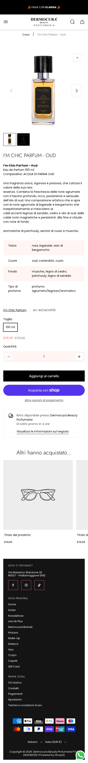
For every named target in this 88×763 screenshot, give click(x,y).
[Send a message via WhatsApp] (80, 755)
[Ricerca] (72, 21)
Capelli (12, 661)
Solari (12, 610)
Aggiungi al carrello (44, 376)
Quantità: (10, 346)
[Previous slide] (11, 90)
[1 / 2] (9, 139)
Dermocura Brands (20, 627)
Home (12, 604)
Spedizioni (15, 699)
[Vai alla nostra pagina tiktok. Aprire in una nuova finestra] (39, 585)
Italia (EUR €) (53, 742)
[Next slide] (76, 90)
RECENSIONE (51, 7)
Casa (25, 34)
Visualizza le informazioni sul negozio (43, 431)
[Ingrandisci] (77, 58)
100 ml (10, 327)
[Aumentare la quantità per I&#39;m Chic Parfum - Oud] (79, 357)
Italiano (33, 742)
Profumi (13, 632)
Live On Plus (15, 621)
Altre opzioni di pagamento (44, 400)
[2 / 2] (23, 139)
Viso (11, 649)
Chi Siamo (15, 682)
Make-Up (14, 638)
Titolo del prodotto (17, 535)
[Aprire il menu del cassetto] (5, 21)
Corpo (12, 655)
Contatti (13, 688)
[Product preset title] (38, 494)
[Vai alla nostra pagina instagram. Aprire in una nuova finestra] (26, 585)
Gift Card (14, 666)
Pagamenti (15, 694)
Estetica (13, 644)
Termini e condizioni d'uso (25, 705)
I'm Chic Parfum (14, 310)
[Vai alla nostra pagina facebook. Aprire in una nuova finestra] (13, 585)
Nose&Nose (16, 615)
